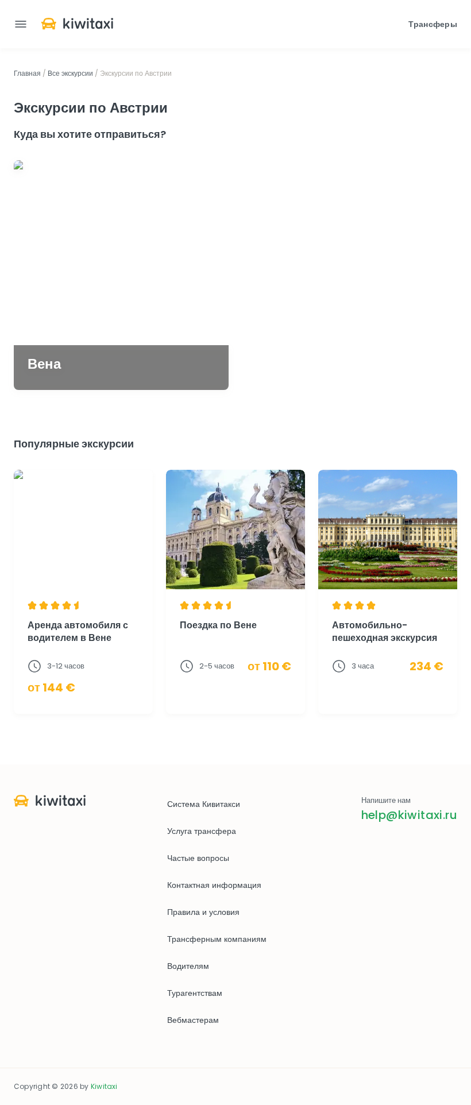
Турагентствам (194, 993)
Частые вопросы (198, 858)
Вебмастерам (193, 1020)
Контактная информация (214, 885)
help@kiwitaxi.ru (409, 815)
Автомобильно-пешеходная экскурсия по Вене (384, 638)
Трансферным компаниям (217, 939)
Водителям (188, 966)
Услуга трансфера (201, 831)
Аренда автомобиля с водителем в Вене (78, 631)
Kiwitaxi (104, 1086)
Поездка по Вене (218, 625)
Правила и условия (203, 912)
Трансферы (432, 24)
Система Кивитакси (203, 804)
